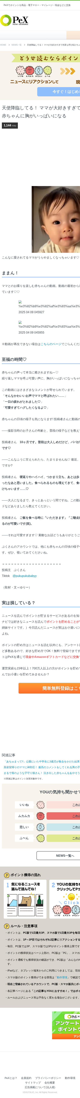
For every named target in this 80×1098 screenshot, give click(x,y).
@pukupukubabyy (25, 575)
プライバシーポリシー (48, 1078)
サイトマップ (33, 1082)
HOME (35, 35)
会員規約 (26, 1078)
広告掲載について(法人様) (40, 1087)
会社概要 (49, 1082)
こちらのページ (51, 344)
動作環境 (62, 977)
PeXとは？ (11, 1078)
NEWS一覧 (17, 45)
